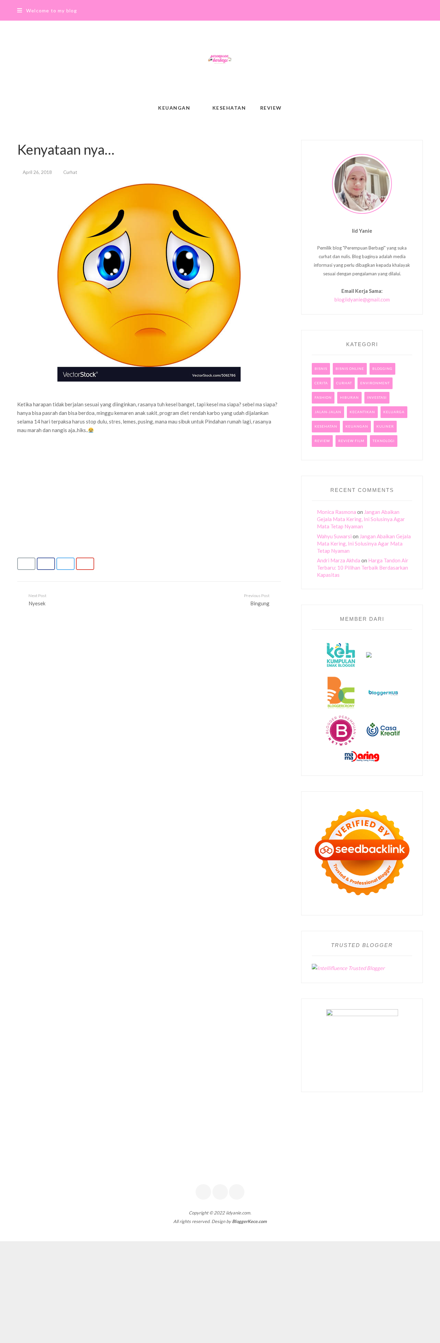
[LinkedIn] (220, 1192)
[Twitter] (203, 1192)
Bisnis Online (350, 368)
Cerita (321, 383)
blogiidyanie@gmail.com (362, 299)
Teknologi (384, 441)
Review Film (351, 441)
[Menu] (19, 10)
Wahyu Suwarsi (334, 536)
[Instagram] (236, 1192)
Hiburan (349, 397)
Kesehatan (326, 426)
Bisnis (321, 368)
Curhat (70, 172)
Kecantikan (362, 412)
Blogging (382, 368)
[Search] (421, 10)
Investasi (377, 397)
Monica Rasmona (336, 512)
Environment (375, 383)
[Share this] (46, 564)
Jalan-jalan (328, 412)
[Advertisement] (149, 485)
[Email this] (26, 564)
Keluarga (394, 412)
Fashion (323, 397)
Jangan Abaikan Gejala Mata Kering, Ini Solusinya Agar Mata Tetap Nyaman (361, 519)
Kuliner (385, 426)
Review (322, 441)
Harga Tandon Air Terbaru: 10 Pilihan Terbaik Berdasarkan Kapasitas (362, 567)
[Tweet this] (65, 564)
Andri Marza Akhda (338, 560)
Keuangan (356, 426)
